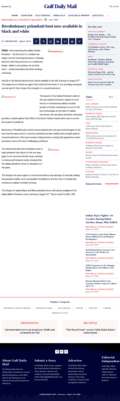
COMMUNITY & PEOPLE (97, 44)
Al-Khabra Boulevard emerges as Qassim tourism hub (99, 146)
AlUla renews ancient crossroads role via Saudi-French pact (101, 137)
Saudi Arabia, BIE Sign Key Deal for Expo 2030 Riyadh (101, 117)
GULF (88, 123)
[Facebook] (36, 41)
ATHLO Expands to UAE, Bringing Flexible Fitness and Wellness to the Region (100, 267)
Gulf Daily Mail (11, 41)
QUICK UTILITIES (95, 79)
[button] (6, 6)
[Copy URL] (79, 41)
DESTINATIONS (92, 133)
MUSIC (90, 56)
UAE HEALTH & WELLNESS (97, 162)
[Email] (65, 41)
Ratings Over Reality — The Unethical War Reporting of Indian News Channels (102, 37)
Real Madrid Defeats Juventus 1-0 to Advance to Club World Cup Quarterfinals (100, 252)
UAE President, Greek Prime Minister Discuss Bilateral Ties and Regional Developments (101, 236)
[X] (43, 41)
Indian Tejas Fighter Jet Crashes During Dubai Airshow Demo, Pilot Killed (101, 219)
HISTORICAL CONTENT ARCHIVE (22, 20)
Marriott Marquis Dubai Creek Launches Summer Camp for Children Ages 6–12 (101, 283)
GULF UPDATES (92, 104)
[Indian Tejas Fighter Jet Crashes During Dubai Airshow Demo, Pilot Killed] (102, 200)
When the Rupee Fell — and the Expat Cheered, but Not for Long (101, 73)
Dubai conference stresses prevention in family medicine (101, 166)
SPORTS (89, 152)
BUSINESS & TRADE (95, 69)
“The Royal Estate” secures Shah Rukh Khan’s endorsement (90, 331)
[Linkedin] (58, 41)
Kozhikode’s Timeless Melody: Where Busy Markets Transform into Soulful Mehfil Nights (101, 61)
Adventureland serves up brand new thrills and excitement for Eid (30, 331)
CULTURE (90, 172)
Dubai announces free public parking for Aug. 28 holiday (101, 108)
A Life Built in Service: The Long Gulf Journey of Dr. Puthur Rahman (101, 49)
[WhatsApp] (51, 41)
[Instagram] (61, 352)
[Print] (72, 41)
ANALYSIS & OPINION (96, 32)
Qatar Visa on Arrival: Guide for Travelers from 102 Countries (101, 83)
